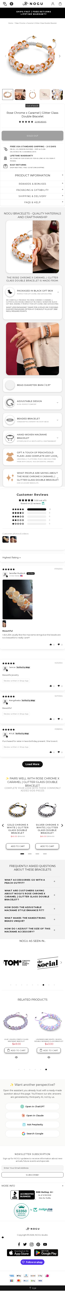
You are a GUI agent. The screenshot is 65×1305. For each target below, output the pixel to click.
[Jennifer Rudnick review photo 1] (32, 600)
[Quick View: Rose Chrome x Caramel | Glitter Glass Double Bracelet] (16, 1057)
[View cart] (60, 3)
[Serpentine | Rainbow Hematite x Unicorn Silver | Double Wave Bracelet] (48, 1021)
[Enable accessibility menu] (11, 3)
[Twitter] (25, 1244)
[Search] (5, 4)
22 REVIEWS (40, 122)
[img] (8, 569)
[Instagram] (31, 1244)
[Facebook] (19, 1244)
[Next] (59, 56)
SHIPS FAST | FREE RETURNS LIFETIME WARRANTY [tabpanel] (33, 13)
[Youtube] (45, 1244)
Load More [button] (32, 764)
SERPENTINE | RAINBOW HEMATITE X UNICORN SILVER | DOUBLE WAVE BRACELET (48, 1041)
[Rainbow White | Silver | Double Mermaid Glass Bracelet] (16, 1021)
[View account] (53, 3)
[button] (18, 509)
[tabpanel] (17, 962)
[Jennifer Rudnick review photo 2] (6, 623)
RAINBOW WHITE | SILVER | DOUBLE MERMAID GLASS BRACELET (16, 1040)
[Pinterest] (38, 1244)
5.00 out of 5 (40, 500)
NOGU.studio (32, 3)
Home (10, 23)
